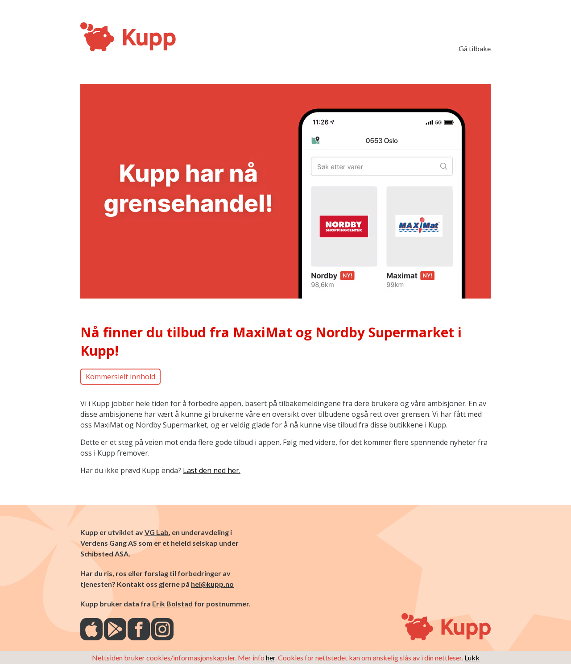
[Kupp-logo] (98, 37)
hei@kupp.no (212, 584)
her (270, 657)
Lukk (472, 657)
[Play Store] (115, 630)
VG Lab (157, 532)
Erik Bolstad (172, 603)
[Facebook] (139, 630)
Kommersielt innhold (120, 377)
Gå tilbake (475, 48)
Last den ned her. (211, 470)
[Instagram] (162, 630)
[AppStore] (91, 630)
